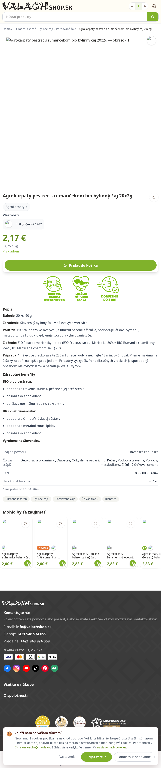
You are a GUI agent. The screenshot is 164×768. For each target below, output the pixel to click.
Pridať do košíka (83, 265)
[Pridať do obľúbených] (153, 197)
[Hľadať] (152, 16)
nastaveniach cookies (111, 747)
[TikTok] (35, 668)
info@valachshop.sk (34, 626)
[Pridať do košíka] (27, 563)
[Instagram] (16, 668)
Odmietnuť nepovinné (134, 757)
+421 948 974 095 (31, 633)
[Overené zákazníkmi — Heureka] (42, 723)
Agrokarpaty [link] (15, 207)
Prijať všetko (96, 757)
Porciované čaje (66, 29)
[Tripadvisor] (54, 668)
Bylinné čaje (46, 29)
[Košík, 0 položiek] (154, 6)
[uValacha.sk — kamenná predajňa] (79, 722)
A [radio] (132, 6)
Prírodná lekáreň (25, 29)
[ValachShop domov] (37, 6)
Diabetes (110, 499)
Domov (7, 29)
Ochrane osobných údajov (32, 747)
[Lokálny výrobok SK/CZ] (151, 40)
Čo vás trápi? (90, 499)
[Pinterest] (45, 668)
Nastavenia (67, 756)
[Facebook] (7, 668)
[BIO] (144, 548)
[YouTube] (26, 668)
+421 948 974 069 (35, 641)
